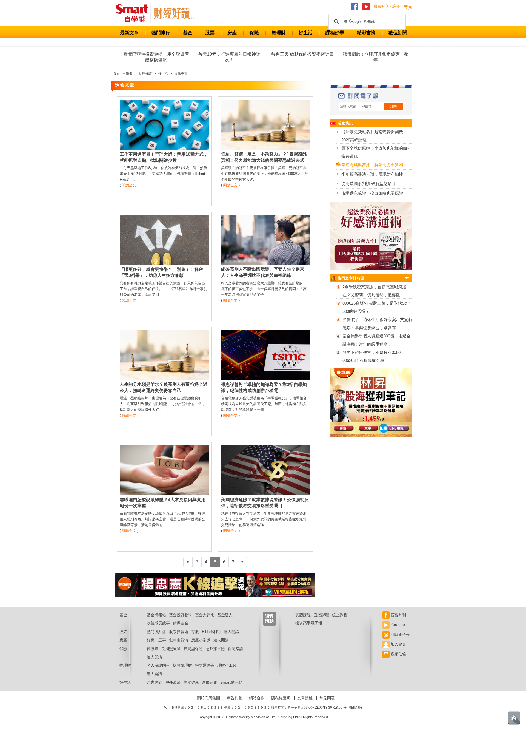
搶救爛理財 (182, 665)
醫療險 (152, 648)
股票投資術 (178, 631)
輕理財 (279, 33)
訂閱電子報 (400, 634)
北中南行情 (178, 640)
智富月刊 (398, 615)
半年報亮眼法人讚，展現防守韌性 (372, 174)
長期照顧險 (171, 648)
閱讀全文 (129, 185)
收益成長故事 (158, 623)
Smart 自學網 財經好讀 (174, 13)
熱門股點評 (156, 631)
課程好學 (334, 33)
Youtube (397, 624)
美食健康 (191, 682)
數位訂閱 (397, 33)
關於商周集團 (208, 698)
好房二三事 (156, 640)
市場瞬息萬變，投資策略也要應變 (372, 193)
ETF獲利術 (211, 631)
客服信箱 (398, 654)
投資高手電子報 (308, 623)
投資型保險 (193, 648)
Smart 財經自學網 (134, 13)
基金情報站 (156, 615)
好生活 (306, 33)
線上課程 (339, 615)
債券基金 (180, 623)
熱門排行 (160, 33)
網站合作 (256, 698)
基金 (187, 33)
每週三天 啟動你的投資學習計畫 (302, 54)
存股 (195, 631)
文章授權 (305, 698)
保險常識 (235, 648)
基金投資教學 (180, 615)
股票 (210, 33)
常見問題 (327, 698)
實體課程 (303, 615)
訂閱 (393, 106)
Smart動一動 (231, 682)
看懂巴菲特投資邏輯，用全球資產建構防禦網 (156, 57)
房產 (232, 33)
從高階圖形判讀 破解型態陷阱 (368, 183)
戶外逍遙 (173, 682)
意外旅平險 (215, 648)
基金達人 (225, 615)
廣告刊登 (234, 698)
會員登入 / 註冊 (387, 6)
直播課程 (321, 615)
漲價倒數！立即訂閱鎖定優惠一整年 (375, 57)
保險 (254, 33)
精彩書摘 (366, 33)
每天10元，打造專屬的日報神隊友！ (229, 57)
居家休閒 (154, 682)
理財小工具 (226, 665)
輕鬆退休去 (204, 665)
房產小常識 (200, 640)
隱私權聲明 (280, 698)
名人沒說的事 (158, 665)
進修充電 (209, 682)
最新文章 (129, 33)
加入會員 (398, 644)
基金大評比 (204, 615)
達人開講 (231, 631)
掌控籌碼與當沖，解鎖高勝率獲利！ (374, 164)
